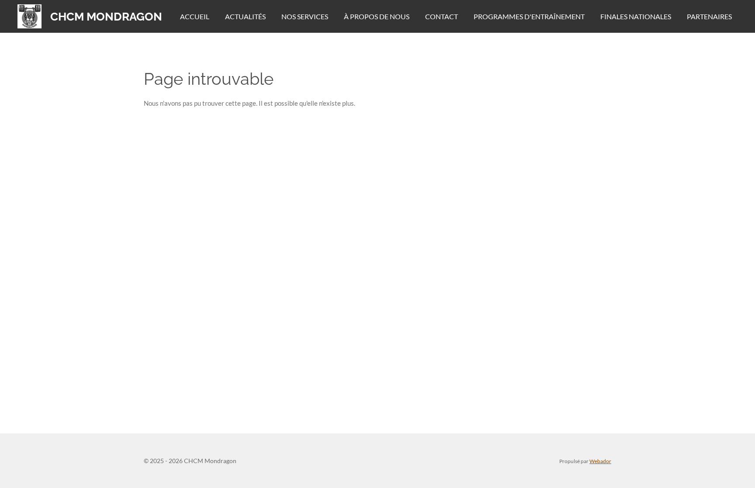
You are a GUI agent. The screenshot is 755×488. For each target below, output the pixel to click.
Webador (600, 461)
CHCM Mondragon (106, 16)
